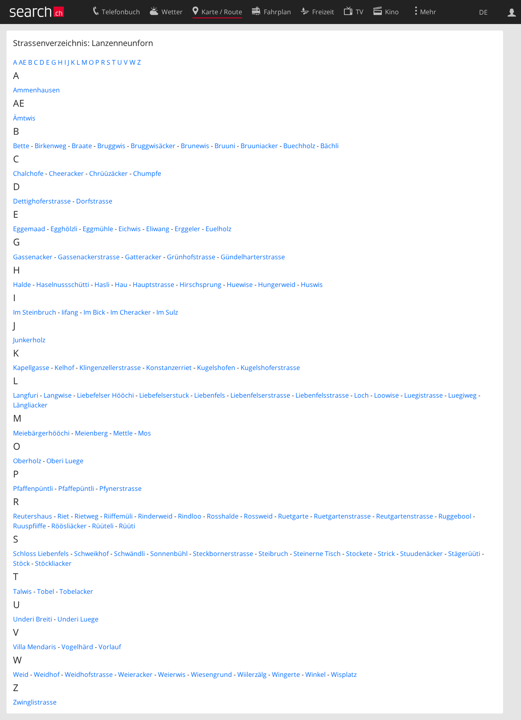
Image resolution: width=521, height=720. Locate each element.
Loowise (386, 395)
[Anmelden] (512, 11)
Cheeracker (66, 173)
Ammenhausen (36, 89)
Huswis (312, 284)
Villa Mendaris (34, 646)
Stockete (359, 553)
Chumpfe (147, 173)
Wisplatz (344, 674)
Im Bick (94, 312)
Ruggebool (454, 516)
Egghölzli (63, 228)
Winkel (315, 674)
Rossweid (258, 516)
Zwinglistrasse (35, 702)
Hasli (101, 284)
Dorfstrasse (94, 201)
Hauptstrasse (153, 284)
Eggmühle (98, 228)
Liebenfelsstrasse (322, 395)
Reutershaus (32, 516)
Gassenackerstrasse (89, 256)
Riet (63, 516)
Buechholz (299, 145)
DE (483, 12)
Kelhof (64, 367)
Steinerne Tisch (317, 553)
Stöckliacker (53, 563)
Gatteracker (143, 256)
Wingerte (286, 674)
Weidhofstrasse (89, 674)
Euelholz (218, 228)
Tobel (45, 591)
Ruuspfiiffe (29, 525)
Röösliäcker (69, 525)
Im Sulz (167, 312)
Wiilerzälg (252, 674)
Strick (386, 553)
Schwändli (129, 553)
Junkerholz (29, 339)
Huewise (240, 284)
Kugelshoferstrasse (270, 367)
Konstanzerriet (169, 367)
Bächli (329, 145)
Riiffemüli (118, 516)
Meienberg (91, 433)
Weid (20, 674)
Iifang (69, 312)
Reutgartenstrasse (404, 516)
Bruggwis (111, 145)
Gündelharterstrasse (253, 256)
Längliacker (30, 404)
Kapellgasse (31, 367)
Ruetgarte (293, 516)
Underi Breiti (32, 619)
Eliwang (157, 228)
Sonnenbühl (169, 553)
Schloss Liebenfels (41, 553)
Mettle (123, 433)
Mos (144, 433)
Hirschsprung (200, 284)
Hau (121, 284)
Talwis (22, 591)
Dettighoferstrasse (42, 201)
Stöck (21, 563)
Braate (82, 145)
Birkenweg (50, 145)
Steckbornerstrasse (223, 553)
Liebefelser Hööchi (105, 395)
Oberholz (27, 460)
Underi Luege (78, 619)
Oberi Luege (64, 460)
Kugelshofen (216, 367)
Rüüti (127, 525)
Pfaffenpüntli (33, 488)
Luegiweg (462, 395)
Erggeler (187, 228)
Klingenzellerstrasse (110, 367)
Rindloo (189, 516)
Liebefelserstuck (164, 395)
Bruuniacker (259, 145)
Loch (361, 395)
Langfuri (25, 395)
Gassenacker (33, 256)
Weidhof (46, 674)
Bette (21, 145)
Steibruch (273, 553)
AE (22, 62)
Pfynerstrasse (120, 488)
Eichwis (129, 228)
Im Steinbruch (34, 312)
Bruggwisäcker (153, 145)
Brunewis (195, 145)
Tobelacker (76, 591)
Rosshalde (223, 516)
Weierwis (172, 674)
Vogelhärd (77, 646)
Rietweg (86, 516)
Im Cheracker (130, 312)
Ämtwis (24, 118)
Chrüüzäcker (108, 173)
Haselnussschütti (62, 284)
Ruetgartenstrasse (342, 516)
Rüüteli (103, 525)
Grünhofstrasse (191, 256)
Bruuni (225, 145)
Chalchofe (28, 173)
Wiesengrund (211, 674)
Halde (22, 284)
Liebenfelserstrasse (260, 395)
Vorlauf (110, 646)
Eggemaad (29, 228)
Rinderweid (155, 516)
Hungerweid (277, 284)
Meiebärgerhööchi (41, 433)
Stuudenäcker (421, 553)
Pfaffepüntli (76, 488)
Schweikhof (91, 553)
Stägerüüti (464, 553)
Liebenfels (209, 395)
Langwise (58, 395)
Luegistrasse (423, 395)
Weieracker (135, 674)
